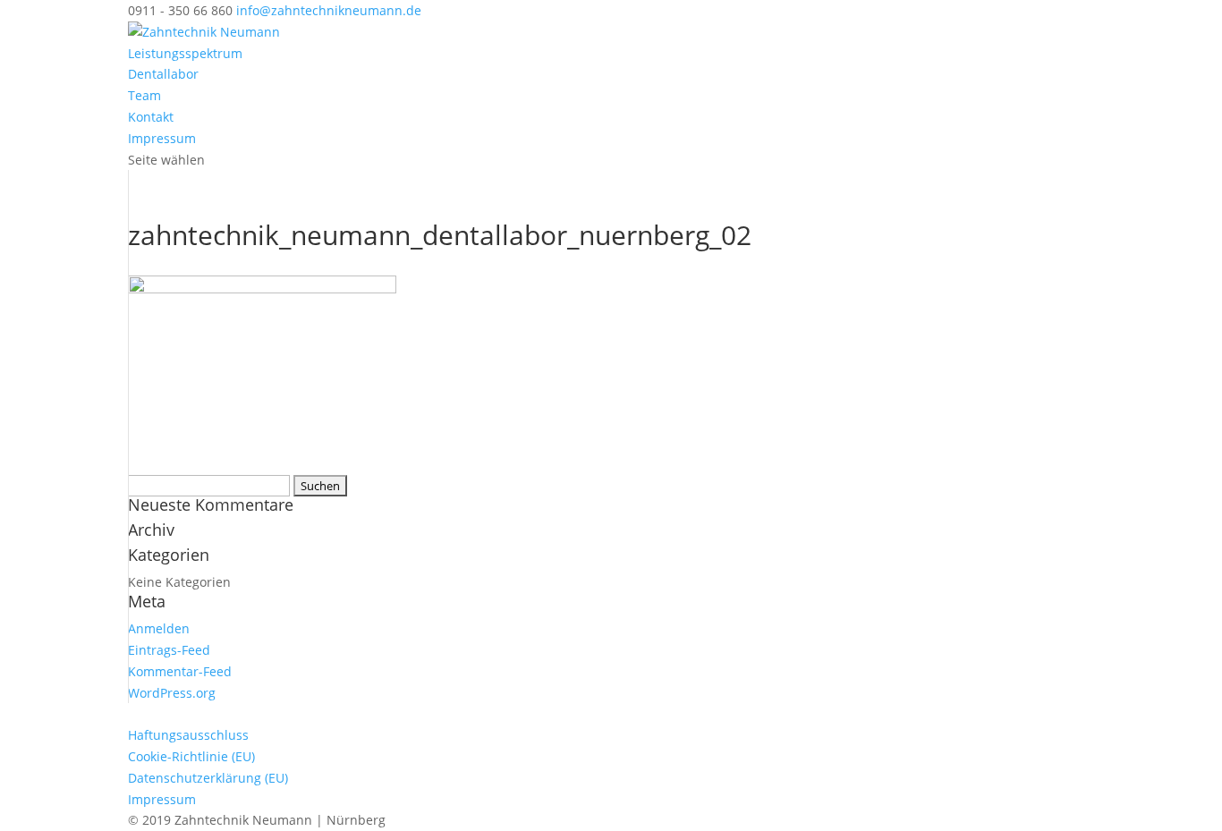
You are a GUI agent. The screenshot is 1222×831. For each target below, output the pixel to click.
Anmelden (159, 628)
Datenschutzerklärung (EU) (208, 777)
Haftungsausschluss (188, 734)
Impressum (162, 138)
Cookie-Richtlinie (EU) (191, 756)
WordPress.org (172, 692)
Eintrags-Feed (169, 649)
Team (144, 95)
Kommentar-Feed (180, 671)
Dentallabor (163, 73)
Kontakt (151, 116)
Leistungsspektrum (185, 53)
